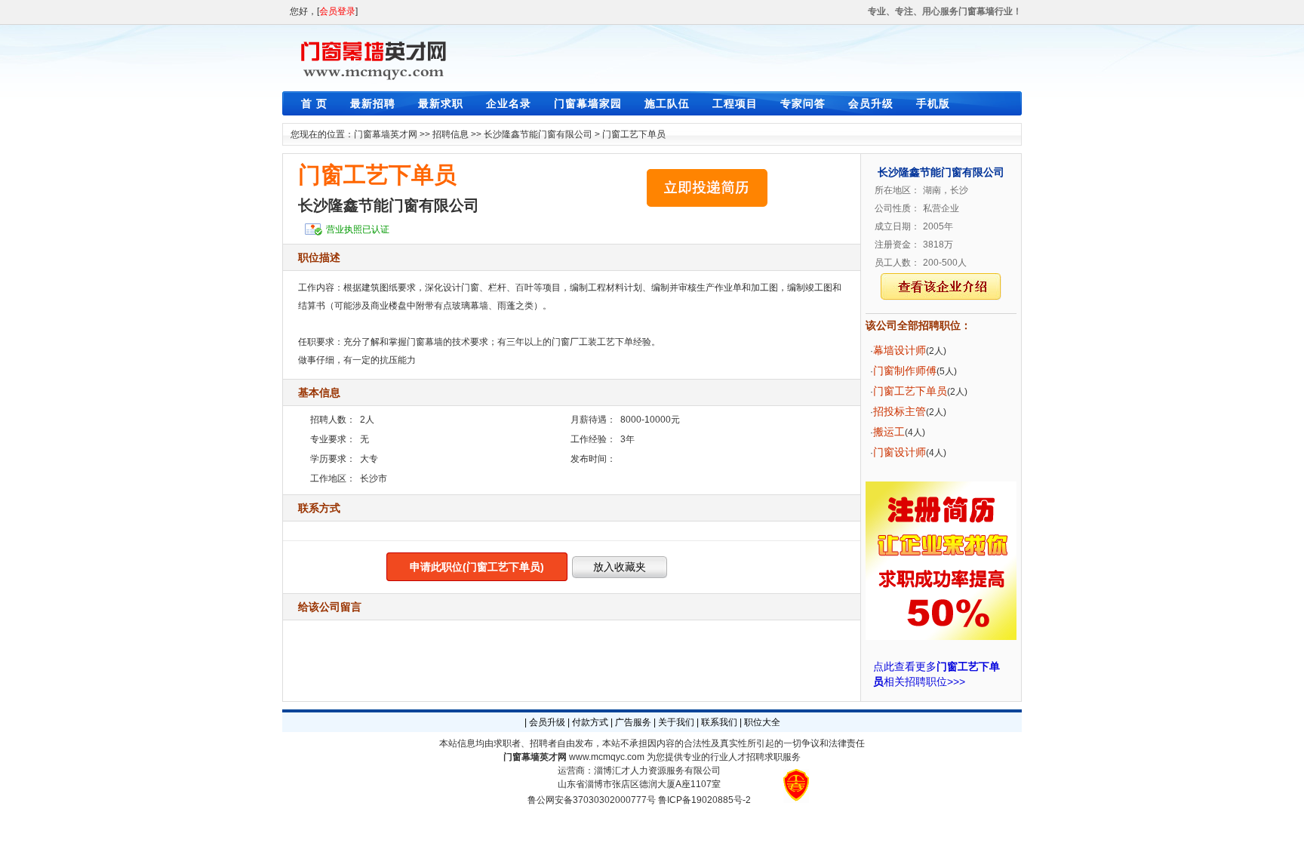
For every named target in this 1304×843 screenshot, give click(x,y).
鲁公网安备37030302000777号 (591, 800)
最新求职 (440, 103)
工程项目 (735, 103)
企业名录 (508, 103)
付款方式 (590, 722)
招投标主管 (899, 411)
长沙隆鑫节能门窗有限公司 (538, 134)
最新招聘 (372, 103)
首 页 (314, 103)
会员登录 (337, 11)
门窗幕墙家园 (588, 103)
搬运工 (889, 432)
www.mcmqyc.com (606, 757)
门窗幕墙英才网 (385, 134)
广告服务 (633, 722)
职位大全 (762, 722)
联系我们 (719, 722)
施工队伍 (667, 103)
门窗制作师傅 (904, 371)
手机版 (933, 103)
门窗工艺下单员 (634, 134)
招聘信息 (450, 134)
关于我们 (676, 722)
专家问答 (803, 103)
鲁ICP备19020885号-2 (704, 800)
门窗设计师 (899, 452)
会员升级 (870, 103)
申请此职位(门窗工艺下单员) (477, 567)
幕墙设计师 (899, 350)
